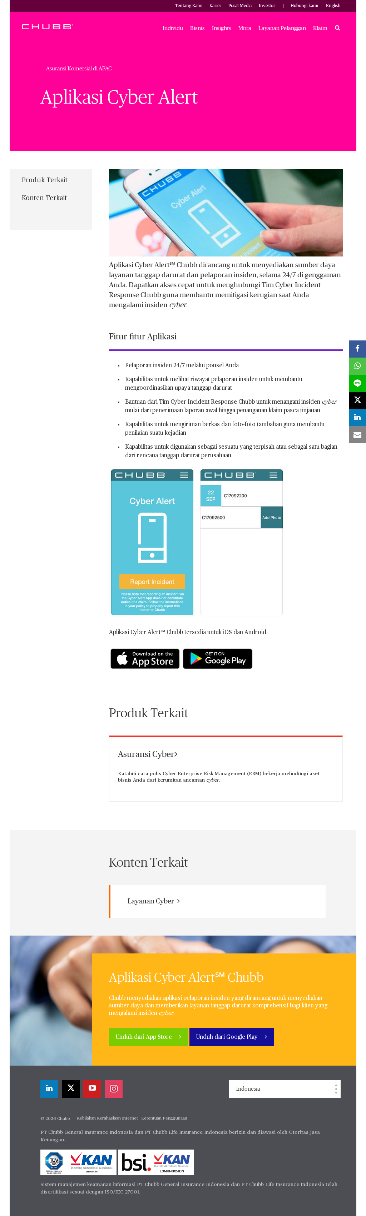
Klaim (320, 28)
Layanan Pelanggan (282, 28)
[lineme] (357, 383)
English (333, 6)
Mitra (244, 28)
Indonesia (248, 1089)
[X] (71, 1089)
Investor (267, 6)
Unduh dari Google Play (227, 1037)
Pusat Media (240, 6)
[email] (357, 434)
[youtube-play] (92, 1089)
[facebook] (357, 349)
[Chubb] (47, 26)
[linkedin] (49, 1089)
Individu (173, 28)
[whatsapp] (357, 366)
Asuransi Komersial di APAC (79, 68)
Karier (215, 6)
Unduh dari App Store (144, 1037)
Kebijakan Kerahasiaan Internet (107, 1118)
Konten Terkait (44, 198)
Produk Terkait (45, 180)
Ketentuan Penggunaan (164, 1118)
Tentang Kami (188, 6)
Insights (221, 28)
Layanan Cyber (151, 901)
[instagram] (114, 1089)
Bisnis (197, 28)
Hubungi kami (304, 6)
